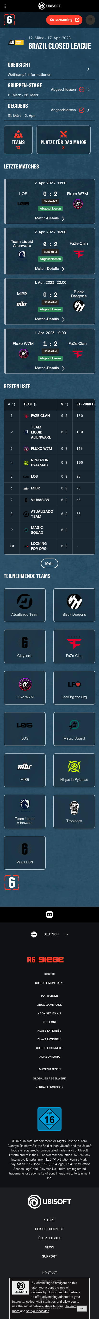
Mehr (49, 563)
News (49, 1247)
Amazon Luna (49, 1056)
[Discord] (49, 914)
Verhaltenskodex (49, 1087)
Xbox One (50, 1022)
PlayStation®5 (49, 1030)
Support (49, 1256)
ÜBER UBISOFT (49, 1238)
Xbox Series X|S (49, 1013)
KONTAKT (49, 1272)
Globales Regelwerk (49, 1078)
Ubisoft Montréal (49, 983)
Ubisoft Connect (49, 1229)
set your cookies (37, 1311)
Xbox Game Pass (49, 1004)
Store (49, 1220)
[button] (49, 201)
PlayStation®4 (49, 1039)
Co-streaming (61, 19)
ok (81, 1308)
